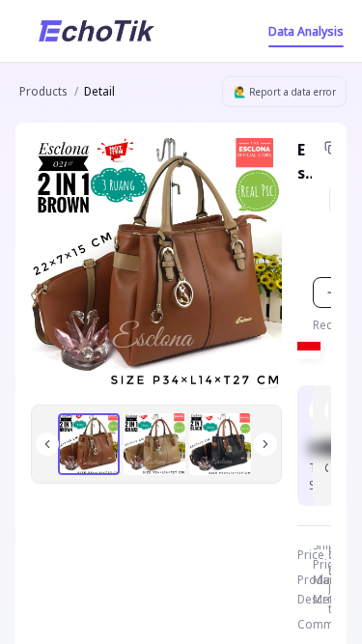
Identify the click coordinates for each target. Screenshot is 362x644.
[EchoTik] (96, 31)
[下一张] (265, 444)
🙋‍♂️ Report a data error (285, 91)
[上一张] (47, 444)
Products (43, 91)
